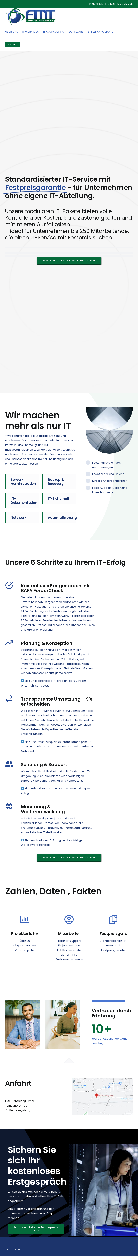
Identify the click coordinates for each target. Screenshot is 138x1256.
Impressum (14, 1249)
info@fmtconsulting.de (120, 4)
